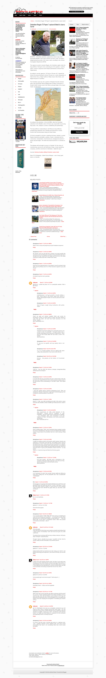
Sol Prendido (21, 110)
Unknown (34, 29)
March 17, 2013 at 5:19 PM (45, 367)
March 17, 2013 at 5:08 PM (45, 314)
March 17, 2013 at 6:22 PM (45, 388)
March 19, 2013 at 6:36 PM (45, 620)
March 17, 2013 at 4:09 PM (45, 263)
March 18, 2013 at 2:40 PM (45, 583)
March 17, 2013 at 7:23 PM (45, 427)
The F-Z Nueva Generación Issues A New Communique (82, 87)
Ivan (19, 94)
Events (29, 15)
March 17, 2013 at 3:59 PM (45, 251)
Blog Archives (85, 24)
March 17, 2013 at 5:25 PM (45, 376)
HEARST (20, 89)
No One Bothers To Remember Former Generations (80, 76)
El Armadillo (21, 81)
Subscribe (79, 132)
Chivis (34, 495)
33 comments (52, 29)
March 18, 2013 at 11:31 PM (45, 591)
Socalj (19, 107)
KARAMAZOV (21, 97)
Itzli (19, 91)
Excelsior (41, 152)
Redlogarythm (21, 105)
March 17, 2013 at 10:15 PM (42, 495)
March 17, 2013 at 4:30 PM (45, 274)
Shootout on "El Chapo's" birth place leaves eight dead (82, 40)
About (35, 15)
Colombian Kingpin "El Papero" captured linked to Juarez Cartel (47, 26)
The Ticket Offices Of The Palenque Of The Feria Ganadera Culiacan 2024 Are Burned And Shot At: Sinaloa (51, 216)
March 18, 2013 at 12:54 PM (45, 546)
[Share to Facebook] (36, 175)
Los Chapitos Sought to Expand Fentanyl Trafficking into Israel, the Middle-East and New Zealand (82, 65)
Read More (34, 191)
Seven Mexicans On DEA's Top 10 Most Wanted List (51, 195)
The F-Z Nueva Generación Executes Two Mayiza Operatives (82, 29)
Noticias (37, 152)
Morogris (20, 99)
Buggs (19, 78)
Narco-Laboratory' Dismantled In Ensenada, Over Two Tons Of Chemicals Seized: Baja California (50, 206)
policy (19, 69)
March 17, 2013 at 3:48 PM (45, 243)
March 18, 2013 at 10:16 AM (46, 527)
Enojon (19, 86)
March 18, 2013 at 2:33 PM (45, 572)
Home (16, 15)
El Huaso (20, 83)
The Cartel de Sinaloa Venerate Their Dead (81, 98)
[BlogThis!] (32, 175)
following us (61, 665)
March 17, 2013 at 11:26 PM (49, 457)
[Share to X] (34, 175)
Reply (34, 247)
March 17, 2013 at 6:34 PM (49, 328)
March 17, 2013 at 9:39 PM (41, 482)
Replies (36, 290)
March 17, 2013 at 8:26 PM (49, 410)
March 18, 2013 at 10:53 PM (49, 356)
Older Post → (63, 236)
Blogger (64, 672)
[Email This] (31, 175)
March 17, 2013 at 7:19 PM (45, 399)
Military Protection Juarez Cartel (51, 152)
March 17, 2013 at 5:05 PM (49, 303)
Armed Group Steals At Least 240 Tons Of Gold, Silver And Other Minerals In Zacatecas (50, 227)
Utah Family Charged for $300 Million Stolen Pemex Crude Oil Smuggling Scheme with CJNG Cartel (82, 52)
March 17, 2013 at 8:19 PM (45, 439)
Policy (40, 15)
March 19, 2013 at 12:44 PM (46, 606)
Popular (71, 24)
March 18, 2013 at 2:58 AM (45, 514)
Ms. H (19, 102)
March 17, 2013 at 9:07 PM (45, 471)
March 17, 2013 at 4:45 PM (49, 293)
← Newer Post (32, 236)
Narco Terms (22, 15)
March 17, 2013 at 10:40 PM (49, 341)
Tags (78, 24)
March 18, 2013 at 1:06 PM (42, 559)
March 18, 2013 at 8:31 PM (49, 348)
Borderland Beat (52, 672)
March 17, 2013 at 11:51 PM (45, 503)
